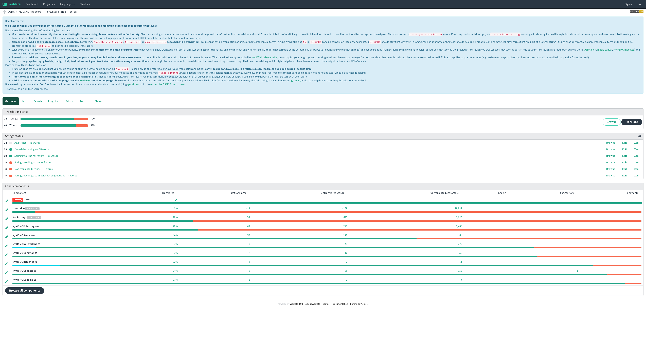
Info (24, 101)
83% (175, 244)
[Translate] (7, 201)
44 (346, 244)
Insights (53, 101)
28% (175, 217)
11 (460, 262)
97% (175, 280)
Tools (83, 101)
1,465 (459, 226)
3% (176, 208)
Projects (48, 4)
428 (248, 208)
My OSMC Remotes (23, 262)
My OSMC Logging (22, 280)
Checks (84, 4)
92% (175, 262)
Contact (326, 304)
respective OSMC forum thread (167, 84)
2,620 (459, 217)
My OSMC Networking (24, 244)
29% (175, 226)
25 (346, 271)
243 (345, 226)
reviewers (86, 80)
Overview (10, 101)
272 (460, 244)
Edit (624, 143)
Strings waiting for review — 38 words (36, 156)
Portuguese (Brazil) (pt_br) (61, 12)
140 (345, 235)
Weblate (15, 4)
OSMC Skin (590, 50)
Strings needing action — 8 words (33, 162)
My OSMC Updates (22, 271)
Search (38, 101)
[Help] (639, 4)
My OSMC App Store (30, 12)
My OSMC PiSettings (24, 226)
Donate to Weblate (359, 304)
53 (460, 253)
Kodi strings (19, 217)
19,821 (458, 208)
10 (346, 253)
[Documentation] (639, 136)
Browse (612, 122)
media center (604, 50)
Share (98, 101)
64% (175, 235)
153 (460, 271)
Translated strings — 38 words (31, 149)
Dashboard (32, 4)
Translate (631, 122)
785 (460, 235)
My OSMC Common (23, 253)
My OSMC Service (22, 235)
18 (248, 244)
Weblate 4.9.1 (296, 304)
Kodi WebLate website (264, 57)
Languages (66, 4)
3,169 (344, 208)
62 (248, 226)
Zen (636, 143)
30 (248, 235)
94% (175, 271)
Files (69, 101)
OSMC (11, 12)
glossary (296, 80)
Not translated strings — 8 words (33, 169)
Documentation (340, 304)
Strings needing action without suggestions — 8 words (45, 175)
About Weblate (313, 304)
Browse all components (24, 291)
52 (248, 217)
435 (345, 217)
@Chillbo (133, 84)
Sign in (629, 4)
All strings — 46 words (27, 143)
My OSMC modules (623, 50)
